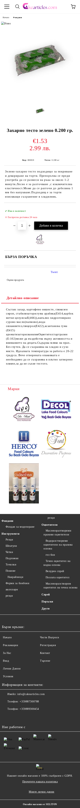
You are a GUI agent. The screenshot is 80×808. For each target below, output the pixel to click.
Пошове (11, 570)
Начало (6, 17)
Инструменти (10, 533)
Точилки (11, 564)
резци (9, 595)
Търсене (45, 660)
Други (46, 608)
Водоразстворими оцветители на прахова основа (58, 544)
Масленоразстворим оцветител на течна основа (60, 585)
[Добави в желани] (70, 209)
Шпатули (11, 545)
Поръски (47, 601)
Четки (9, 552)
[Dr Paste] (24, 409)
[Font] (56, 444)
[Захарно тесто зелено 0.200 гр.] (40, 98)
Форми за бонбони (18, 583)
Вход (6, 660)
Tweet (54, 272)
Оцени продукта (15, 280)
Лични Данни (12, 668)
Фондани (17, 17)
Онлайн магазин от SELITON (40, 804)
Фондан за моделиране (20, 526)
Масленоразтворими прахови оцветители (57, 532)
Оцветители (50, 524)
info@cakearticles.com (31, 694)
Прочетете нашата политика (40, 781)
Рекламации (10, 645)
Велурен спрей (55, 571)
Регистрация (48, 645)
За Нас (7, 653)
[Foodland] (24, 484)
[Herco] (24, 444)
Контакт (45, 653)
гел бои (50, 554)
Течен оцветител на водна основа (56, 563)
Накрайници (15, 577)
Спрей (46, 594)
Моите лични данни (41, 791)
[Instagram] (15, 717)
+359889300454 (29, 708)
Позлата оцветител (57, 577)
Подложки (12, 558)
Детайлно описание (23, 298)
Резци (9, 539)
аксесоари (12, 589)
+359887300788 (29, 701)
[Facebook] (7, 717)
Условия (8, 676)
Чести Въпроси (49, 637)
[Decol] (56, 409)
